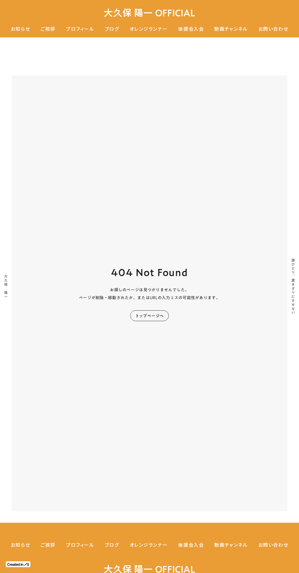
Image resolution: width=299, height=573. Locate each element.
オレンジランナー (149, 28)
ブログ (112, 28)
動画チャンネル (231, 28)
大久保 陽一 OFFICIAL (149, 13)
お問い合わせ (273, 28)
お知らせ (20, 28)
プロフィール (80, 28)
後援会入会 (191, 28)
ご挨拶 (48, 28)
